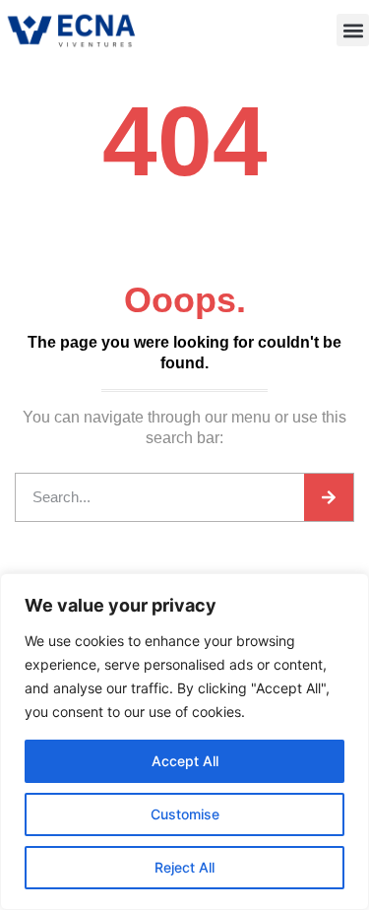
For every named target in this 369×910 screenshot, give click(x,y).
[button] (353, 30)
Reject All (184, 867)
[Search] (328, 497)
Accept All (185, 760)
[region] (184, 741)
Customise (185, 814)
